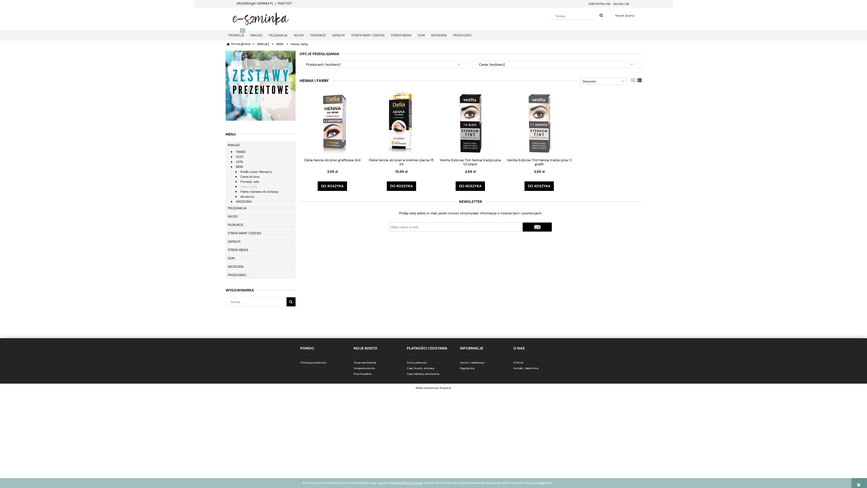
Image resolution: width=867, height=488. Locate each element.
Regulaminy (467, 368)
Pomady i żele (249, 182)
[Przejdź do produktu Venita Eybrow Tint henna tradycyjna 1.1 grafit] (539, 123)
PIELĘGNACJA (237, 208)
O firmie (518, 362)
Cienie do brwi (249, 177)
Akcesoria (247, 197)
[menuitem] (236, 35)
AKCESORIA (244, 202)
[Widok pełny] (639, 80)
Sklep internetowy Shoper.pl (433, 388)
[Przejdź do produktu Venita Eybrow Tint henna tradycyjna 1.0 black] (470, 123)
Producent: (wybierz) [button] (323, 64)
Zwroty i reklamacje (472, 362)
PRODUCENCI (237, 275)
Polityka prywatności (313, 362)
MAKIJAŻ (234, 145)
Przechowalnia (362, 374)
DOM (231, 258)
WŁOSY (233, 216)
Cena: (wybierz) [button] (492, 64)
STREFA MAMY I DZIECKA (244, 233)
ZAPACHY (234, 242)
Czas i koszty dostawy (420, 368)
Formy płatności (417, 362)
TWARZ (241, 152)
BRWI (239, 167)
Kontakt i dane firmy (526, 368)
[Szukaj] (601, 15)
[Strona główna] (261, 18)
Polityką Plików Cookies (407, 483)
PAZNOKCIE (235, 225)
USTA (239, 162)
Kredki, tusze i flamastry (256, 172)
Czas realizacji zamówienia (423, 374)
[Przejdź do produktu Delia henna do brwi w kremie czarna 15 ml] (401, 123)
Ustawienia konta (364, 368)
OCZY (240, 157)
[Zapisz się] (537, 227)
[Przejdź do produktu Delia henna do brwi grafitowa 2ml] (332, 123)
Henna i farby (249, 187)
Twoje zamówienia (365, 362)
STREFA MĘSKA (238, 250)
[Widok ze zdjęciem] (633, 80)
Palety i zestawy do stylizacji (259, 192)
